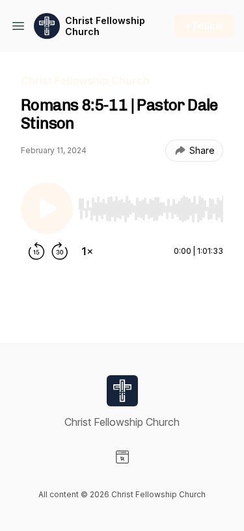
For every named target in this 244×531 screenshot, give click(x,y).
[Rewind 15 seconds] (36, 251)
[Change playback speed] (87, 251)
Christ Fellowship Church (105, 26)
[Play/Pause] (47, 208)
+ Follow (204, 25)
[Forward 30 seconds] (60, 251)
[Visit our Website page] (122, 457)
